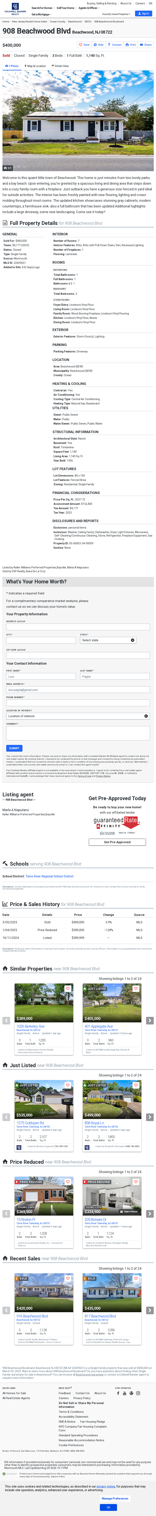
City (9, 634)
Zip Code (15, 649)
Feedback (65, 1393)
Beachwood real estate (90, 1374)
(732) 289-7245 (61, 1146)
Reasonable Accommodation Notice (81, 1440)
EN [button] (150, 3)
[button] (143, 13)
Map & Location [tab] (36, 66)
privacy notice (106, 1486)
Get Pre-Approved (117, 842)
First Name (13, 670)
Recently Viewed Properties (115, 14)
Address (15, 621)
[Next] (150, 1020)
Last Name (87, 670)
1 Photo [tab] (13, 66)
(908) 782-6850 (132, 1146)
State (84, 634)
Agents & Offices (88, 7)
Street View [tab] (61, 66)
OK (108, 1507)
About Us (125, 3)
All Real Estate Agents (16, 1398)
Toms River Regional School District (49, 876)
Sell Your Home (65, 7)
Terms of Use (84, 776)
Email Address (15, 683)
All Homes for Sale (14, 1393)
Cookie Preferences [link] (71, 1445)
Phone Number (15, 697)
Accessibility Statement (73, 1416)
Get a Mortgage (41, 14)
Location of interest (19, 710)
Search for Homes (42, 7)
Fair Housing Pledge (92, 1421)
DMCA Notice (67, 1421)
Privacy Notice (103, 776)
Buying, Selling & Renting (101, 3)
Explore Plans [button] (58, 1476)
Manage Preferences (115, 1498)
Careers (140, 3)
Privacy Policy (82, 1398)
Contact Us (83, 1393)
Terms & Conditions (71, 1412)
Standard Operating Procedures (78, 1435)
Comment (12, 723)
